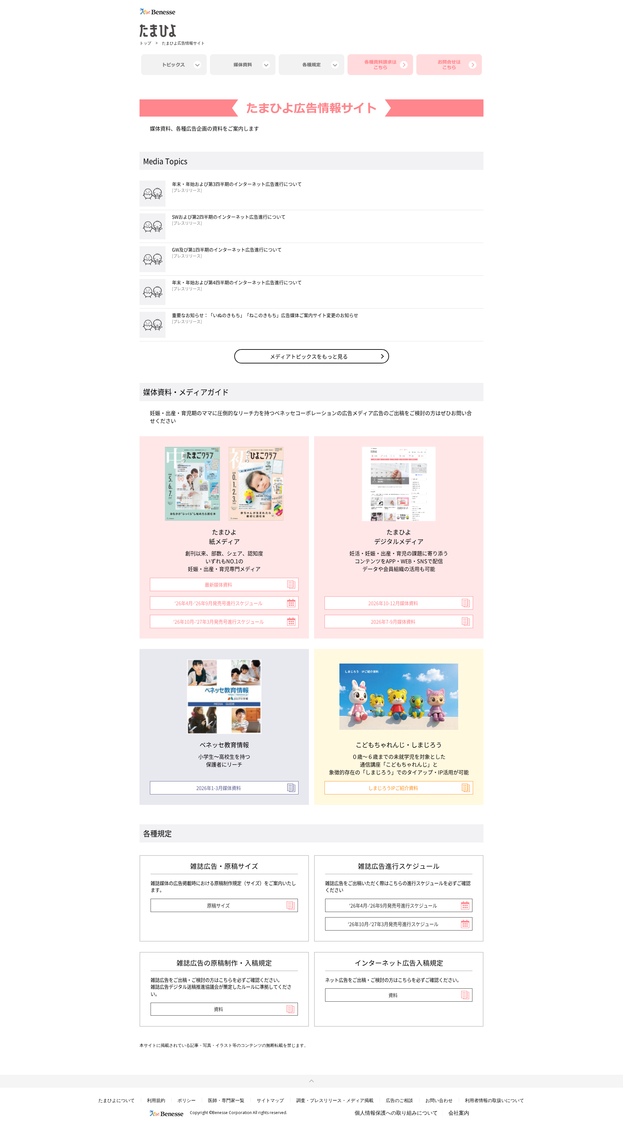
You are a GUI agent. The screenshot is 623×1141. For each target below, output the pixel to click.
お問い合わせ (439, 1100)
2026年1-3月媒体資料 (218, 788)
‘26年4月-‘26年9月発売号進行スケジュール (219, 603)
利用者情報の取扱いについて (494, 1100)
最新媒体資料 (218, 584)
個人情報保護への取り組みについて (396, 1112)
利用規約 (156, 1100)
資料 (218, 1009)
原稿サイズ (218, 905)
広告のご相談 (399, 1100)
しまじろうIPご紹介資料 (393, 788)
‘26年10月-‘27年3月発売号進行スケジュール (218, 621)
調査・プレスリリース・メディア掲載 (334, 1100)
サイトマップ (270, 1100)
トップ (145, 43)
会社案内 (458, 1112)
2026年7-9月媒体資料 (393, 621)
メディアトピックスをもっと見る (309, 356)
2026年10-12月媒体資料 (393, 603)
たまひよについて (116, 1100)
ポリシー (186, 1100)
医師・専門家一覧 (226, 1100)
